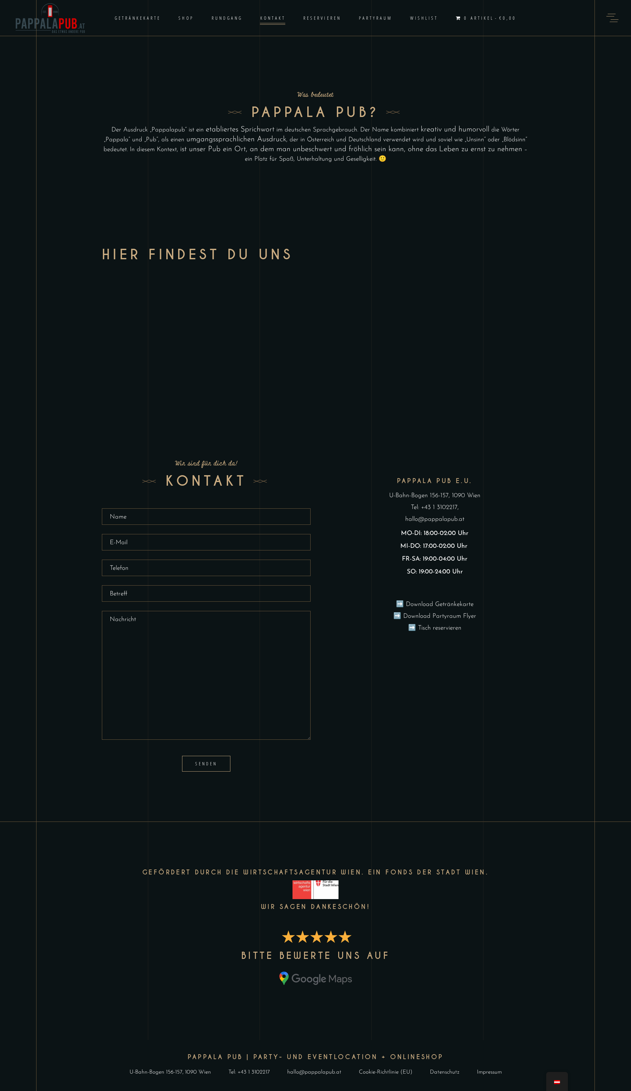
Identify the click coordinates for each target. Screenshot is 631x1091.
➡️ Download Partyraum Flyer (434, 616)
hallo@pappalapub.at (434, 519)
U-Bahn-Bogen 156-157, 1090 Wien (434, 496)
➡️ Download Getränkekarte (435, 604)
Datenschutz (444, 1072)
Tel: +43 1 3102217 (434, 507)
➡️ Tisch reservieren (434, 628)
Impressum (489, 1072)
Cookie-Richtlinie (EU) (385, 1072)
